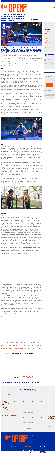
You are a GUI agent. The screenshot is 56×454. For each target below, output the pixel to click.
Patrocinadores (48, 42)
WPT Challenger (48, 40)
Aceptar (42, 452)
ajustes (36, 452)
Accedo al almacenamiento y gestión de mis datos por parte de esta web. (49, 81)
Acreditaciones (28, 446)
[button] (54, 7)
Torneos (46, 44)
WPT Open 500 (47, 31)
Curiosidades (47, 49)
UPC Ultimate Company (49, 33)
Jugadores (47, 47)
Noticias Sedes (47, 38)
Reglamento (42, 446)
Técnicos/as (47, 36)
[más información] (42, 0)
